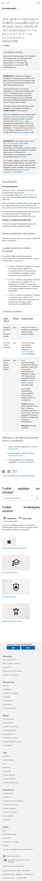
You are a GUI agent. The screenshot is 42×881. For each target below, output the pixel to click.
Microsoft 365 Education (10, 730)
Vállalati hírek (7, 838)
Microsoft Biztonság (9, 597)
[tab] (10, 518)
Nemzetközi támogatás (26, 462)
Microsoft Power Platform (10, 812)
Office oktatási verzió (9, 734)
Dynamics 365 (7, 767)
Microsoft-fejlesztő (8, 793)
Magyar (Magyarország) (13, 856)
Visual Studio (6, 820)
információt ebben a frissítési (28, 381)
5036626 (11, 266)
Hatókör (6, 45)
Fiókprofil (5, 685)
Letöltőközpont (7, 689)
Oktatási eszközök (8, 723)
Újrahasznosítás (7, 704)
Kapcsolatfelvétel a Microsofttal (12, 870)
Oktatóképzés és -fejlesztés (10, 738)
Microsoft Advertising (9, 775)
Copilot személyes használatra (11, 663)
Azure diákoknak (7, 745)
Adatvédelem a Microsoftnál (11, 842)
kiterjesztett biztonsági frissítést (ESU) (16, 116)
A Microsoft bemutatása (9, 834)
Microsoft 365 (7, 667)
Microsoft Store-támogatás (10, 693)
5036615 (11, 295)
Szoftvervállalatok (8, 816)
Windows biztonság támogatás (21, 454)
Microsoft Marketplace (9, 808)
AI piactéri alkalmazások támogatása (13, 801)
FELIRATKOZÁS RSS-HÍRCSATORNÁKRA (19, 476)
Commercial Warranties (9, 708)
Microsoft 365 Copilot (9, 779)
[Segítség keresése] (8, 3)
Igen (13, 647)
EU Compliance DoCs (9, 878)
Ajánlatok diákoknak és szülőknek (12, 741)
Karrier (5, 830)
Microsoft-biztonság (8, 760)
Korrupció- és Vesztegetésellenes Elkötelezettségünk (18, 849)
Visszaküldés (6, 697)
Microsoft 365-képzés (10, 572)
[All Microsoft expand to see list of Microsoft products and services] (3, 3)
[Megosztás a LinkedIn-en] (8, 471)
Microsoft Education (8, 719)
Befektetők (6, 845)
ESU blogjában (25, 132)
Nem (28, 647)
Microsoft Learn (7, 797)
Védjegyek (19, 874)
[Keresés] (37, 498)
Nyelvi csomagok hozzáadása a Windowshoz (16, 170)
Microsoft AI (6, 756)
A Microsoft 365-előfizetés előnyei (14, 548)
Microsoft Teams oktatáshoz (11, 726)
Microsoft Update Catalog (27, 352)
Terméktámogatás (9, 8)
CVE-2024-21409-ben (28, 195)
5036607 (11, 279)
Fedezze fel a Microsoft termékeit (12, 671)
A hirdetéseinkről (28, 874)
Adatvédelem (26, 870)
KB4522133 (19, 121)
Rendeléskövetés (7, 701)
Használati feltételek (9, 874)
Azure (4, 764)
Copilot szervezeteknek (9, 660)
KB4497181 (28, 130)
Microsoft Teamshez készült (11, 782)
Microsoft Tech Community (10, 804)
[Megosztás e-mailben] (13, 471)
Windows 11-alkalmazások (10, 675)
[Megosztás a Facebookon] (3, 471)
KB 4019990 (22, 157)
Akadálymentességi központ (12, 621)
